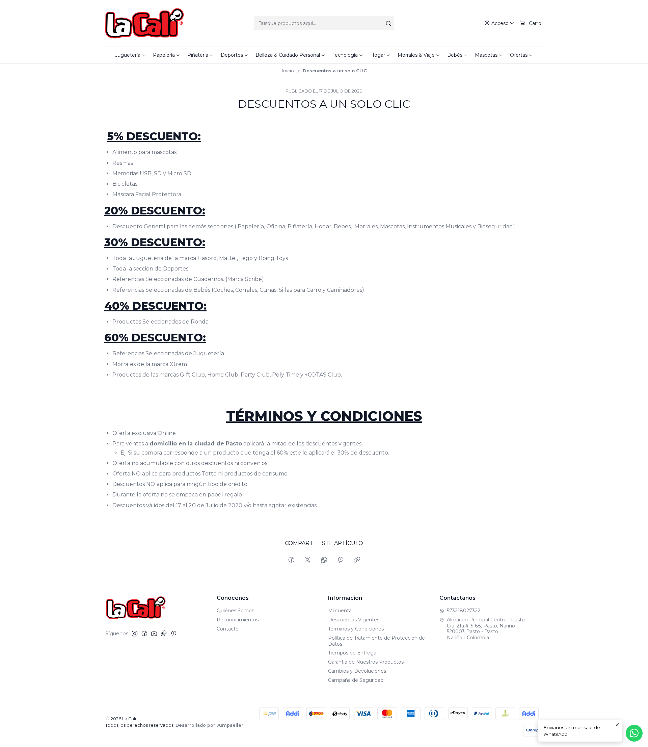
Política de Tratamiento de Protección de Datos (376, 641)
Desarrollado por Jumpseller (209, 725)
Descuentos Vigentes (353, 620)
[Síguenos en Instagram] (134, 633)
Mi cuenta (340, 611)
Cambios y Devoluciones (357, 671)
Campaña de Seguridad (355, 680)
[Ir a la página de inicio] (144, 23)
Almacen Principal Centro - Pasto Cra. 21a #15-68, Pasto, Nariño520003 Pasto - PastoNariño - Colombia (486, 629)
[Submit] (388, 23)
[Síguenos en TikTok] (163, 633)
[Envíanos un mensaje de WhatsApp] (634, 733)
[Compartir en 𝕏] (308, 560)
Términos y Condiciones (356, 629)
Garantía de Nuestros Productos (366, 662)
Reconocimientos (238, 620)
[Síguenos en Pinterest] (173, 633)
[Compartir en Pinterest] (340, 560)
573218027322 (463, 611)
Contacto (228, 629)
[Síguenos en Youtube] (154, 633)
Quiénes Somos (235, 611)
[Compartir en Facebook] (291, 560)
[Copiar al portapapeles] (356, 560)
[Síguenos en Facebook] (144, 633)
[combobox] (324, 23)
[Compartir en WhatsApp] (324, 560)
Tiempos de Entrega (352, 653)
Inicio (287, 71)
